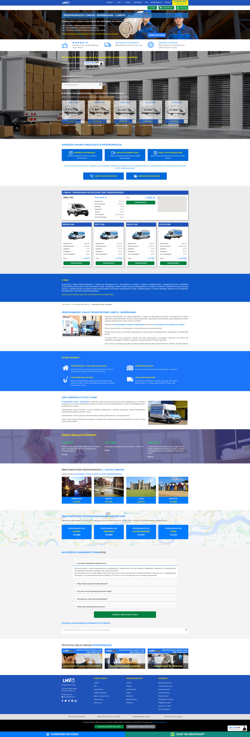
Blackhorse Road (131, 699)
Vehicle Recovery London (173, 716)
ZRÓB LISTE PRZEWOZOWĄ (168, 155)
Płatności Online (163, 696)
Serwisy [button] (110, 2)
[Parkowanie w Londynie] (168, 658)
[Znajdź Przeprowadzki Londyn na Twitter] (66, 701)
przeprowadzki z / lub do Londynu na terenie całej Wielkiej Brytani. (98, 474)
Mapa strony (98, 702)
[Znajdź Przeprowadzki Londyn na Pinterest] (72, 701)
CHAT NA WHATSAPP (190, 734)
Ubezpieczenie (98, 699)
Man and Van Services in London (108, 716)
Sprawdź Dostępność (164, 683)
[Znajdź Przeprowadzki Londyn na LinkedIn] (76, 701)
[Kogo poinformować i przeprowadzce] (82, 658)
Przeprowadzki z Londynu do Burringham (129, 324)
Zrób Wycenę (157, 35)
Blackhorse (129, 696)
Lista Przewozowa (164, 692)
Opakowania (137, 2)
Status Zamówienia (164, 689)
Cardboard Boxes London (141, 716)
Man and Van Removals (76, 716)
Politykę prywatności (160, 722)
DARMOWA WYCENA (64, 734)
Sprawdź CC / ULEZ (164, 706)
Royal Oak (129, 702)
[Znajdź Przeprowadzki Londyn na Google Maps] (69, 701)
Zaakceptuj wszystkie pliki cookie (109, 726)
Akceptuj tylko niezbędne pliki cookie (141, 726)
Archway (128, 683)
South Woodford (131, 689)
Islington (128, 692)
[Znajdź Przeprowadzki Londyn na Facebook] (62, 701)
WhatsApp (183, 8)
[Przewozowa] (125, 658)
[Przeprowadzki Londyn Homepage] (66, 3)
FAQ (95, 686)
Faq (146, 2)
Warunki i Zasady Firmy (101, 696)
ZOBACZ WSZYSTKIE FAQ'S (125, 615)
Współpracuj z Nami (164, 702)
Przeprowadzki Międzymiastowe (81, 304)
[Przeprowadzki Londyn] (69, 680)
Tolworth (128, 686)
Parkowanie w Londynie (165, 699)
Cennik (127, 2)
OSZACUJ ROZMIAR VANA (125, 155)
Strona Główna (66, 304)
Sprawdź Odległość (164, 709)
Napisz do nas (67, 694)
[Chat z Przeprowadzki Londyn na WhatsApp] (173, 734)
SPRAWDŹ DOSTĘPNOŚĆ (82, 155)
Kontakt (168, 2)
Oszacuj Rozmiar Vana (165, 686)
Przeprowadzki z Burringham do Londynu (169, 324)
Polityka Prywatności (100, 692)
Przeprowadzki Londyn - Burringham (102, 304)
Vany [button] (119, 2)
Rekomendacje (156, 2)
